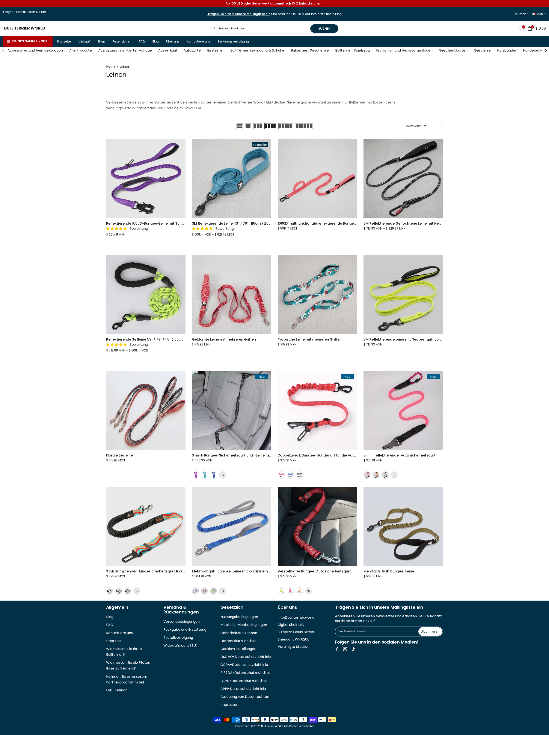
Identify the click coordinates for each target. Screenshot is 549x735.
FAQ (142, 41)
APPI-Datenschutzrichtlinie (243, 688)
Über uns (172, 41)
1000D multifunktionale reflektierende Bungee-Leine (322, 223)
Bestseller (215, 50)
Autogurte (192, 50)
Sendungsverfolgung (233, 41)
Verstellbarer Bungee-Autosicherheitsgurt (314, 571)
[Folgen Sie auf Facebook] (337, 649)
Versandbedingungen (181, 621)
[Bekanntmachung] (274, 3)
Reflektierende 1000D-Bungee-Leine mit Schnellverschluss (156, 223)
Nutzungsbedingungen (239, 616)
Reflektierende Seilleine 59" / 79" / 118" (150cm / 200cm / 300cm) (161, 339)
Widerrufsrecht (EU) (180, 645)
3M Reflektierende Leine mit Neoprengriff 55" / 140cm (409, 339)
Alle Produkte (80, 50)
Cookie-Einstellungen (238, 648)
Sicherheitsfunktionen (238, 632)
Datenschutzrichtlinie (238, 640)
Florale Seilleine (119, 455)
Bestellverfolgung (178, 637)
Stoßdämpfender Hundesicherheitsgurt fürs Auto (149, 571)
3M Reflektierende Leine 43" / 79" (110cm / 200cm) (235, 223)
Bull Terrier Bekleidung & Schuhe (257, 50)
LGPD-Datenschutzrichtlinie (243, 680)
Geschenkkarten (453, 50)
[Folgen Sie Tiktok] (353, 649)
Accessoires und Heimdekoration (35, 50)
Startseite (63, 41)
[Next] (545, 50)
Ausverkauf (167, 50)
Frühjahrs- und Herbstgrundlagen (404, 50)
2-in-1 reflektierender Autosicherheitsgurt (399, 455)
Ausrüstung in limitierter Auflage (125, 50)
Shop (101, 41)
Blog (155, 41)
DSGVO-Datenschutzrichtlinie (245, 656)
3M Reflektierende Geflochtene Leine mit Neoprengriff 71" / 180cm (419, 223)
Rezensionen (122, 41)
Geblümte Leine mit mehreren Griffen (224, 339)
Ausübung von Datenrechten (244, 696)
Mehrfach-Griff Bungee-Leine (388, 571)
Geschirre (482, 50)
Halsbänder (507, 50)
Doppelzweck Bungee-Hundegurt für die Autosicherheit (325, 455)
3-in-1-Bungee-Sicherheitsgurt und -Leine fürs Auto (236, 455)
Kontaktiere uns (198, 41)
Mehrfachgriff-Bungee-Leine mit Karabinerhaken (234, 571)
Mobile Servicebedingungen (243, 624)
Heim (110, 66)
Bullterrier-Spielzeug (352, 50)
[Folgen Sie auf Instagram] (345, 649)
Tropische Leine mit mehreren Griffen (310, 339)
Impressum (230, 704)
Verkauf (84, 41)
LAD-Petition (116, 690)
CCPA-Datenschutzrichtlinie (244, 664)
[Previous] (3, 50)
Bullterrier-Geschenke (310, 50)
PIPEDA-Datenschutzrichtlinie (245, 672)
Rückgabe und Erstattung (184, 629)
